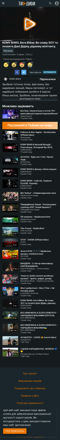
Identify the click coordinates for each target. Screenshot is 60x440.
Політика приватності (30, 403)
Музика (8, 50)
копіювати (50, 72)
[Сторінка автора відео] (5, 79)
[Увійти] (57, 3)
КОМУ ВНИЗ (15, 79)
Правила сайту (30, 395)
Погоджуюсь (15, 431)
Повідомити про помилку (30, 388)
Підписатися (48, 79)
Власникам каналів (30, 380)
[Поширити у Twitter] (23, 72)
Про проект (30, 373)
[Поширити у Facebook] (17, 72)
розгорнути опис (30, 98)
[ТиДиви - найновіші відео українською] (26, 4)
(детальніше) (23, 424)
